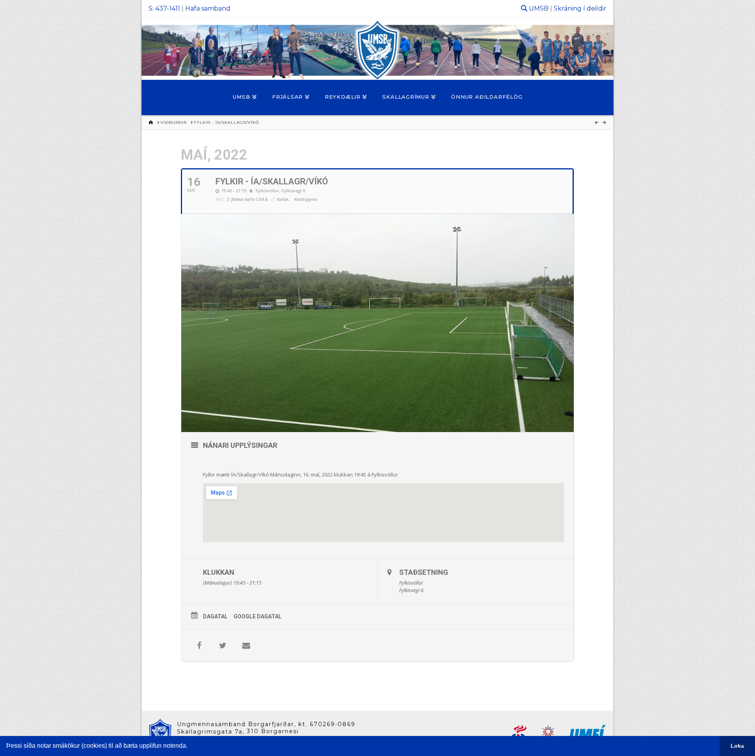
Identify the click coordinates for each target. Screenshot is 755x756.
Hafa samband (207, 8)
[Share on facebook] (199, 645)
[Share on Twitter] (222, 645)
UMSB (539, 8)
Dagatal (215, 616)
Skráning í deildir (580, 8)
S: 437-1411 (164, 8)
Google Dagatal (258, 616)
